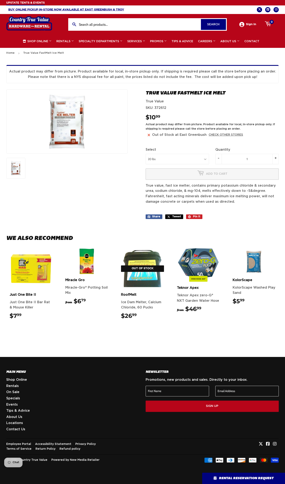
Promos (157, 41)
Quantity (222, 149)
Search (216, 24)
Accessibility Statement (53, 444)
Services (135, 41)
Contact (251, 41)
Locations (14, 423)
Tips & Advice (182, 41)
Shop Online (37, 41)
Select (151, 149)
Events (12, 404)
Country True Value (32, 460)
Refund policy (69, 448)
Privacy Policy (85, 444)
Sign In (251, 24)
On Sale (12, 392)
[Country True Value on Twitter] (261, 444)
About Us (228, 41)
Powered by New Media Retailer (75, 460)
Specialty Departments (99, 41)
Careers (205, 41)
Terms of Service (19, 448)
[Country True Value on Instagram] (275, 444)
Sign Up (212, 406)
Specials (13, 398)
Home (10, 53)
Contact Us (15, 429)
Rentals (63, 41)
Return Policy (45, 448)
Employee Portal (18, 444)
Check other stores (226, 134)
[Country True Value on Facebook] (268, 444)
